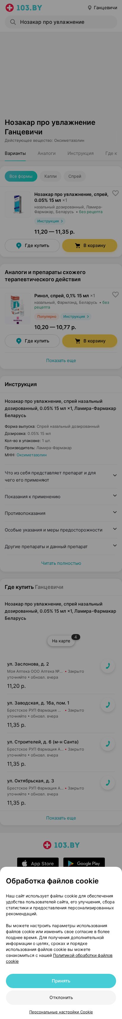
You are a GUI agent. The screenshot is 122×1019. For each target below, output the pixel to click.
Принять (61, 981)
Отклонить (61, 997)
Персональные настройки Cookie (61, 1011)
